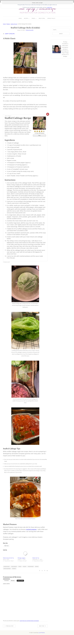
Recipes (26, 18)
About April (42, 18)
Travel (33, 18)
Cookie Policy (49, 7)
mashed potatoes (31, 529)
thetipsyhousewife (29, 30)
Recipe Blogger (7, 568)
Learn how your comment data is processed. (29, 620)
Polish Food (30, 566)
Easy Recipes (14, 566)
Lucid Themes (41, 632)
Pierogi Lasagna (21, 558)
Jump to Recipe (10, 33)
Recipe (36, 566)
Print (39, 135)
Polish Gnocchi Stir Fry (8, 558)
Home (20, 18)
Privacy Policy (51, 18)
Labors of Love (14, 24)
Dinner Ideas (6, 566)
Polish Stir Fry (35, 558)
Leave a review (20, 580)
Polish (24, 566)
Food (20, 566)
